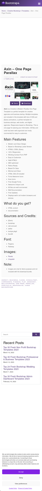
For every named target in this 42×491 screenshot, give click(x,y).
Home (4, 11)
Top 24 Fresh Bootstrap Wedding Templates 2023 (19, 367)
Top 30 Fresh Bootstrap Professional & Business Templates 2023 (20, 358)
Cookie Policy (13, 488)
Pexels (10, 256)
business (14, 280)
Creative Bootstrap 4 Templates (18, 11)
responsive (18, 285)
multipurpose (8, 283)
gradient (31, 282)
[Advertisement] (21, 40)
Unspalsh (11, 259)
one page (20, 283)
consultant (31, 280)
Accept (21, 472)
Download (27, 103)
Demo (15, 103)
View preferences (21, 484)
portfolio (7, 285)
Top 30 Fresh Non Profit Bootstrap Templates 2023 (19, 348)
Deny (21, 478)
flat (24, 282)
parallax (30, 283)
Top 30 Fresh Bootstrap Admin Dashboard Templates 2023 (17, 377)
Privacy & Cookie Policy (25, 488)
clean (22, 280)
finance (17, 282)
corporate (7, 282)
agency (5, 280)
